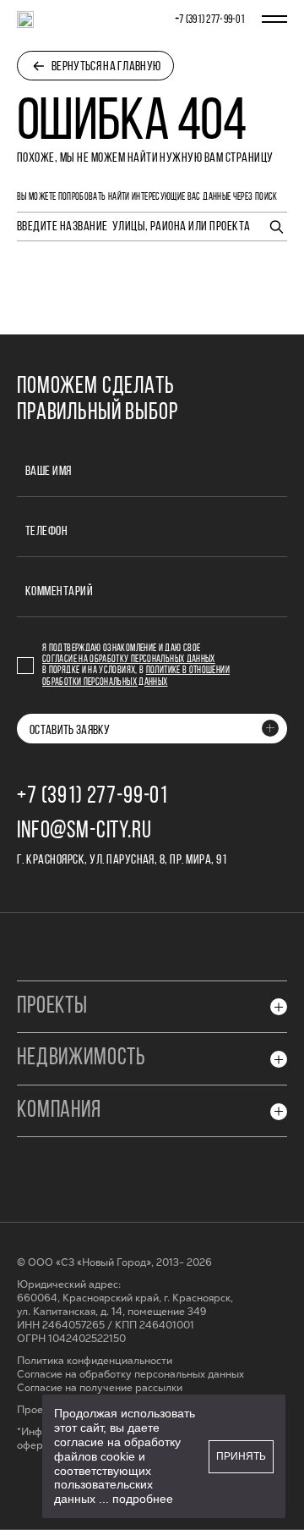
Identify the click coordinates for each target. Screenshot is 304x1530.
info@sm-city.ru (84, 831)
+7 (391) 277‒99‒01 (210, 20)
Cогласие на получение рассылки (99, 1388)
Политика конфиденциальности (94, 1361)
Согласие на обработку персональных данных (128, 660)
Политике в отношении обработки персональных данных (136, 676)
